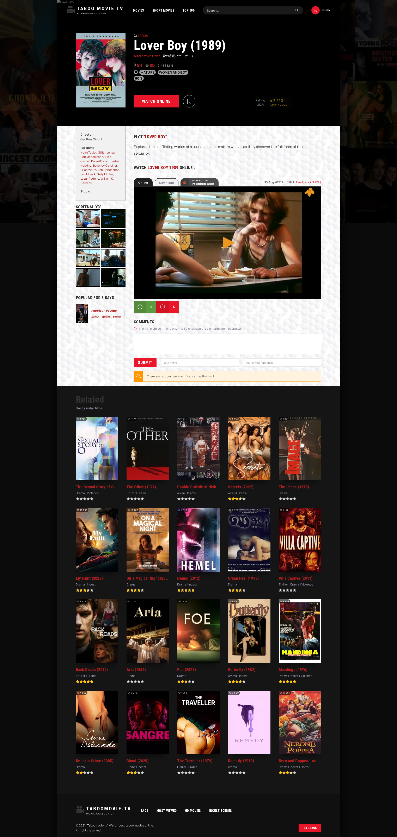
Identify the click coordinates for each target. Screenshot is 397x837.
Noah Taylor (88, 152)
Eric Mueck (88, 174)
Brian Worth (88, 170)
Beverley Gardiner (105, 165)
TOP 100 (189, 10)
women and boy (173, 72)
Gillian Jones (106, 152)
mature (148, 72)
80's (138, 78)
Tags (144, 811)
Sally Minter (105, 174)
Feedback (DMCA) (308, 182)
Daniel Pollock (100, 161)
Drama (143, 35)
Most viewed (167, 811)
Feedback (310, 828)
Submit (145, 362)
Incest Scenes (220, 811)
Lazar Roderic (89, 178)
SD (152, 65)
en (139, 65)
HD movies (193, 811)
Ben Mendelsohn (91, 157)
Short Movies (163, 10)
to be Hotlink (203, 182)
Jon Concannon (109, 170)
